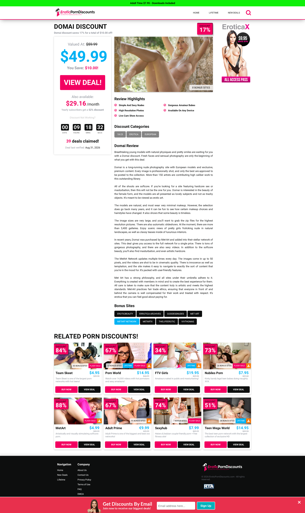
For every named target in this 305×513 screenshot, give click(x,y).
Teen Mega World (217, 428)
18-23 (120, 134)
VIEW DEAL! (83, 82)
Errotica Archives (150, 313)
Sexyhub (161, 428)
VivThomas (187, 321)
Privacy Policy (84, 479)
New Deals (234, 12)
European (150, 134)
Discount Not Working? (82, 117)
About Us (82, 470)
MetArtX (147, 321)
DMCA (81, 494)
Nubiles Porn (214, 373)
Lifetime (213, 12)
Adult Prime (113, 428)
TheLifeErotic (167, 321)
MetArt (61, 428)
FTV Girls (161, 373)
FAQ (80, 489)
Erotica (133, 134)
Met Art (194, 313)
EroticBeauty (125, 313)
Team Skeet (64, 373)
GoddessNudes (175, 313)
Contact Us (83, 475)
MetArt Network (126, 321)
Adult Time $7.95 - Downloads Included (152, 3)
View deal (89, 389)
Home (196, 12)
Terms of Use (84, 484)
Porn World (113, 373)
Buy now (66, 389)
